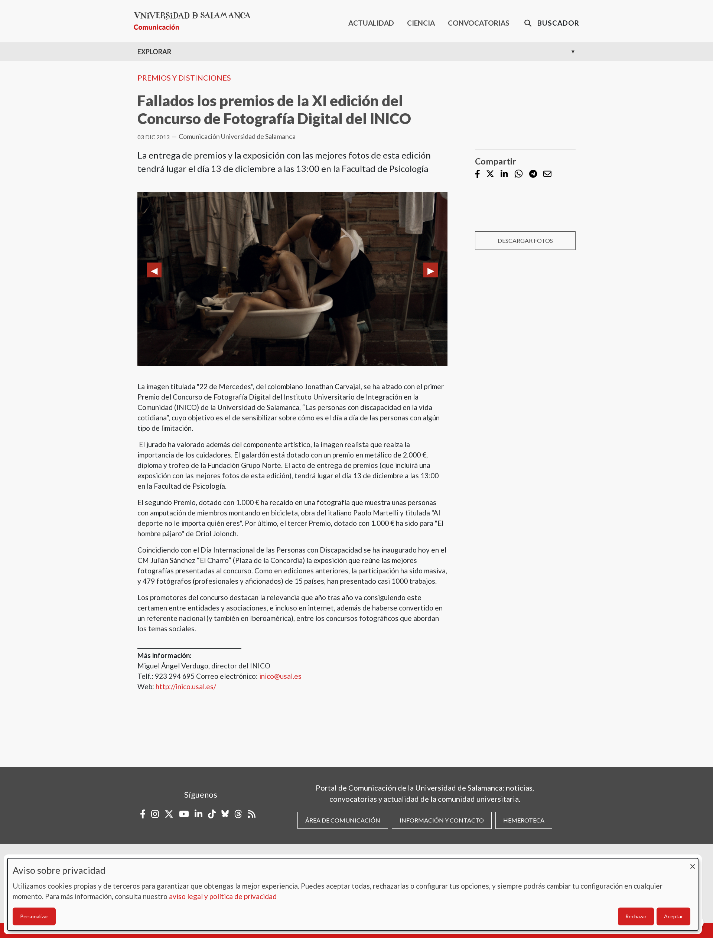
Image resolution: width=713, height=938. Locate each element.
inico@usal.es (280, 676)
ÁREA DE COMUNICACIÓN (342, 820)
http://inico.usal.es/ (186, 686)
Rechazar (636, 916)
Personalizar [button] (34, 916)
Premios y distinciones (184, 77)
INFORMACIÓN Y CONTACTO (442, 820)
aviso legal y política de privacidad (223, 896)
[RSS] (251, 814)
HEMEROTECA (523, 820)
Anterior (154, 270)
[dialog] (352, 894)
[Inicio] (195, 21)
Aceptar (673, 916)
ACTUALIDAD (371, 23)
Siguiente (430, 270)
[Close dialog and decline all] (692, 862)
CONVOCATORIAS (478, 23)
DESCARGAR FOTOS (525, 240)
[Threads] (238, 814)
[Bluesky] (225, 814)
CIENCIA (421, 23)
